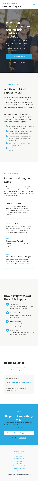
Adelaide (19, 471)
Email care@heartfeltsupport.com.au (19, 433)
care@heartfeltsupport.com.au (18, 383)
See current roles (19, 56)
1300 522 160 (22, 438)
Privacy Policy (19, 451)
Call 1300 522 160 (19, 62)
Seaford (19, 463)
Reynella (19, 461)
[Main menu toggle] (34, 5)
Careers (19, 454)
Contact (19, 456)
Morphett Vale (19, 458)
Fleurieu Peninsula (19, 466)
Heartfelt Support (12, 6)
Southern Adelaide (19, 468)
